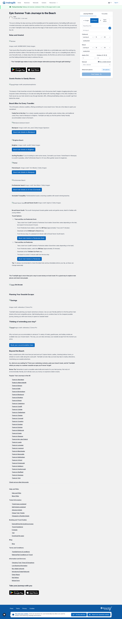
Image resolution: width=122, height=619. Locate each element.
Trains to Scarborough (19, 469)
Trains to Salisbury (17, 466)
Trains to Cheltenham (18, 412)
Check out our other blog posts (19, 482)
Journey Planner (88, 13)
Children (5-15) (101, 55)
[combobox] (96, 25)
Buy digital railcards (18, 568)
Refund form (16, 580)
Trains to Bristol (17, 400)
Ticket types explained (19, 504)
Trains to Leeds (16, 442)
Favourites (104, 13)
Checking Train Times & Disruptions (23, 562)
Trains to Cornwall (17, 418)
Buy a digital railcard (105, 61)
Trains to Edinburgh (18, 430)
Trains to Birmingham (18, 391)
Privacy (24, 608)
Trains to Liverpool (18, 448)
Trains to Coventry (17, 421)
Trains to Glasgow (17, 436)
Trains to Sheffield (17, 472)
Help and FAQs (16, 493)
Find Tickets (95, 74)
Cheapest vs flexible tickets (20, 516)
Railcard (84, 62)
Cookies (32, 608)
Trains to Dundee (17, 424)
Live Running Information (19, 565)
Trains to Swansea (17, 475)
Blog (13, 544)
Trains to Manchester (18, 451)
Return (84, 44)
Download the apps (18, 536)
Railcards (35, 2)
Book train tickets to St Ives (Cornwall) (26, 189)
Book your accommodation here (22, 345)
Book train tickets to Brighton (23, 149)
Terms (18, 608)
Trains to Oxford (17, 460)
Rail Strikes (15, 577)
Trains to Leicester (17, 445)
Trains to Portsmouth (18, 463)
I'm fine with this (80, 614)
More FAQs (15, 496)
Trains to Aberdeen (18, 379)
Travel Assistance (17, 527)
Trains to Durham (17, 427)
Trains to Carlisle (17, 409)
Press (11, 608)
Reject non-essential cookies (100, 614)
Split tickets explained (19, 507)
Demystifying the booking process (22, 524)
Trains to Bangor (17, 385)
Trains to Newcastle (18, 454)
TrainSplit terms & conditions (21, 552)
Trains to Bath (16, 388)
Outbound (85, 34)
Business (27, 2)
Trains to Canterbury (18, 403)
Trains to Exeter (17, 433)
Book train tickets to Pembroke (29, 259)
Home (19, 2)
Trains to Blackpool (18, 394)
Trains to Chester (17, 415)
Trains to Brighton (17, 397)
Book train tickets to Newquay (24, 172)
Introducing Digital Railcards (20, 571)
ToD (13, 533)
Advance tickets (17, 510)
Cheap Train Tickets (18, 513)
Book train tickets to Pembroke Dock (31, 238)
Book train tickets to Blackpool (24, 132)
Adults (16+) (85, 55)
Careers (44, 2)
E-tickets (14, 530)
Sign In (116, 2)
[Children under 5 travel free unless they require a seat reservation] (106, 55)
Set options (106, 69)
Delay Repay (16, 574)
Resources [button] (53, 2)
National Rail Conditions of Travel (22, 555)
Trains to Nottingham (18, 457)
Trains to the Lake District (20, 439)
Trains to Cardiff (17, 406)
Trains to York (16, 478)
